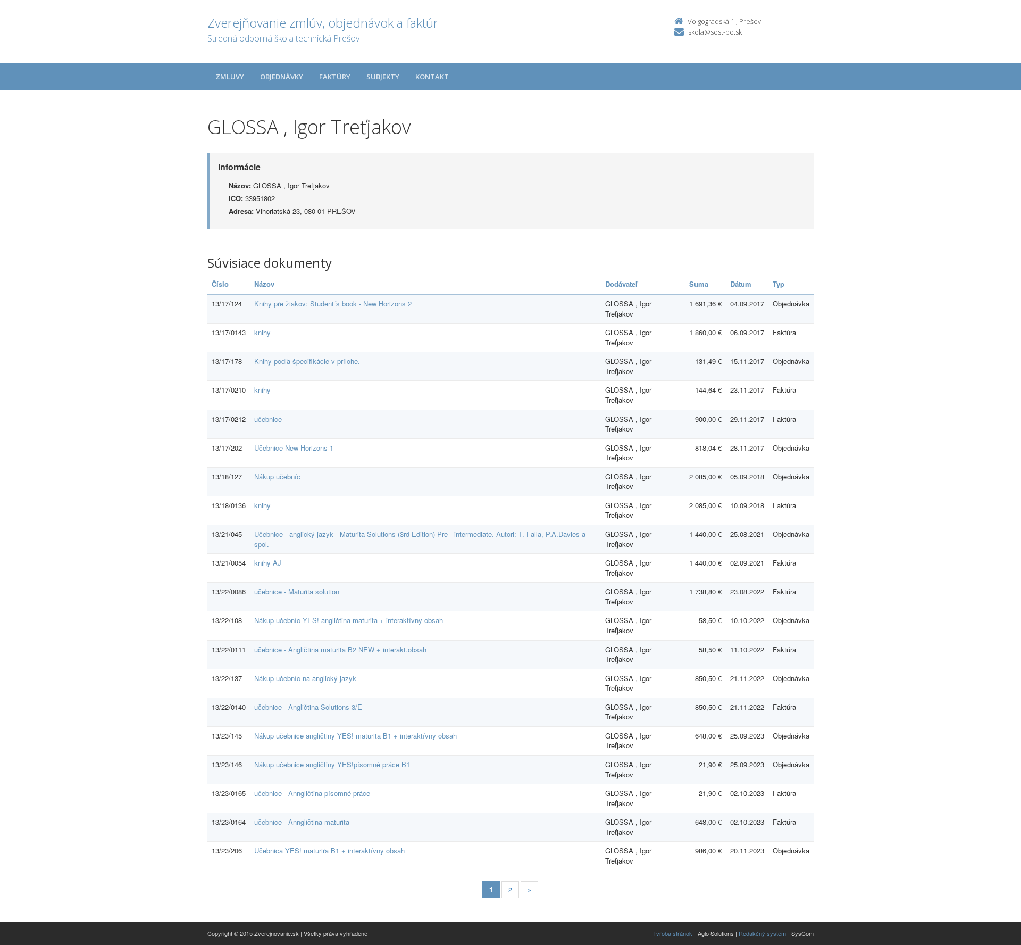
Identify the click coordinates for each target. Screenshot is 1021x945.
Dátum (740, 284)
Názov (264, 284)
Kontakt (432, 76)
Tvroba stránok (672, 933)
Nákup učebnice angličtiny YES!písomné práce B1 (332, 764)
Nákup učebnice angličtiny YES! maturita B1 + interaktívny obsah (355, 736)
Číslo (220, 284)
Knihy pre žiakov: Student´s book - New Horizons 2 (333, 304)
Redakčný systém (762, 933)
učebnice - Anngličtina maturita (301, 822)
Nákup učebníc (277, 476)
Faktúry (334, 76)
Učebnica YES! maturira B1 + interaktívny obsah (329, 850)
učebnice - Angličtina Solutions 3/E (308, 707)
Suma (698, 284)
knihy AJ (267, 563)
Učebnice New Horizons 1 (293, 448)
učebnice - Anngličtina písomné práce (312, 793)
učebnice (268, 419)
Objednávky (281, 76)
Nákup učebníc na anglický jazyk (305, 678)
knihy (262, 332)
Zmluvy (229, 76)
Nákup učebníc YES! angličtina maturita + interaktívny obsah (348, 620)
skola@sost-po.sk (715, 32)
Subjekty (382, 76)
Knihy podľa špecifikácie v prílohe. (307, 361)
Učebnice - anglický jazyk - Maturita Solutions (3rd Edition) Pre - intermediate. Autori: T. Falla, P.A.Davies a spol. (419, 539)
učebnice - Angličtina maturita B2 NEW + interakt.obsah (340, 649)
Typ (778, 284)
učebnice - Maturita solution (296, 591)
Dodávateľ (621, 284)
